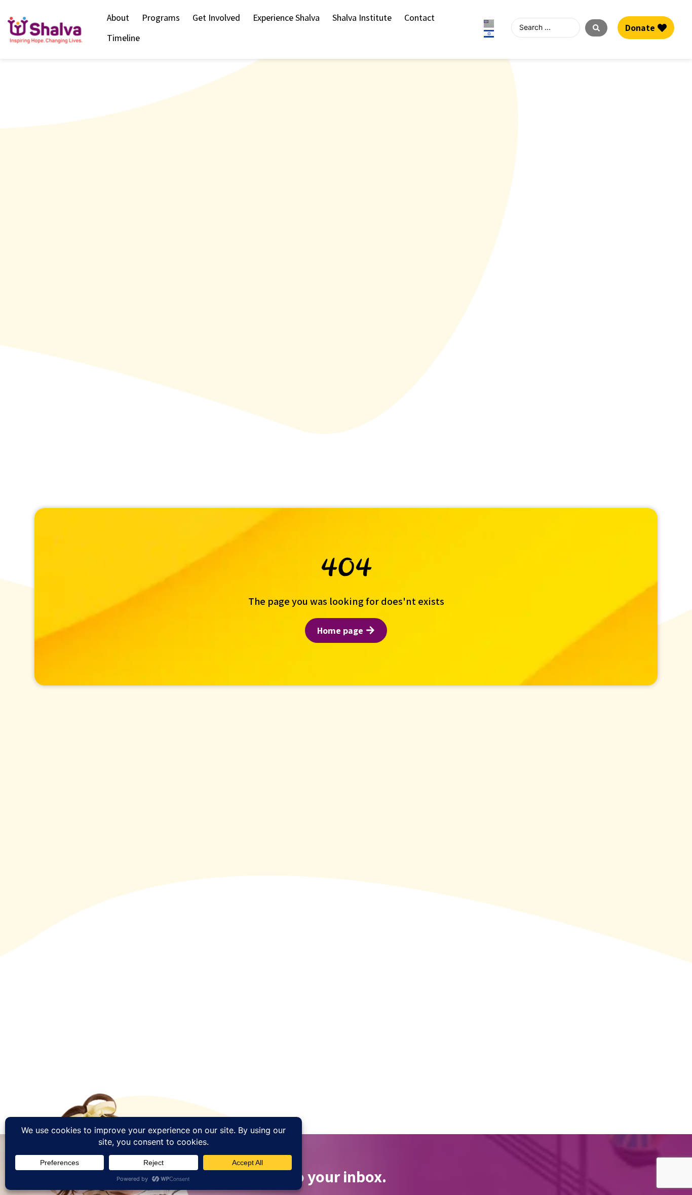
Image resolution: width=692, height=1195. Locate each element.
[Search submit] (596, 28)
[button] (118, 17)
